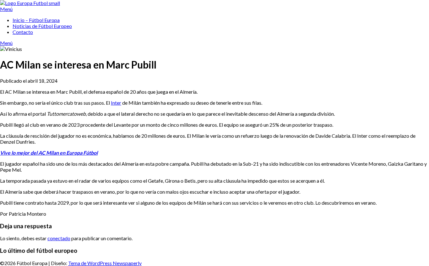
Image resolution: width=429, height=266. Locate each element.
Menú (6, 9)
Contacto (23, 32)
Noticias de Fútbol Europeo (42, 26)
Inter (116, 103)
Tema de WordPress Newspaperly (105, 263)
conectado (58, 238)
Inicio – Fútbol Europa (36, 20)
